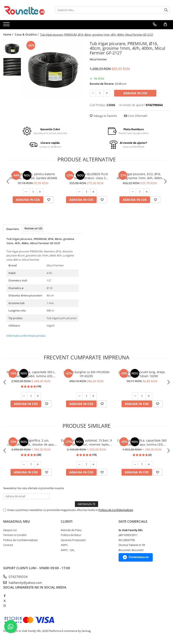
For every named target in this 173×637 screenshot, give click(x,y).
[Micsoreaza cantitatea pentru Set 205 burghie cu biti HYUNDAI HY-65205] (79, 396)
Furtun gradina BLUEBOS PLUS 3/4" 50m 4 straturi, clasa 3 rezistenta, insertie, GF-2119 (86, 176)
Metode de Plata (71, 530)
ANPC (64, 545)
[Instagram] (4, 606)
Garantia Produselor (73, 540)
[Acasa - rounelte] (24, 10)
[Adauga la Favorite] (49, 199)
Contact (8, 545)
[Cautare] (166, 10)
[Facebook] (4, 596)
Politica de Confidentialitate (116, 510)
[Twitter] (4, 601)
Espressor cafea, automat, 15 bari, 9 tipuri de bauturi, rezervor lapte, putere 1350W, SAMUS (86, 442)
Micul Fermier (98, 59)
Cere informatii (137, 116)
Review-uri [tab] (33, 228)
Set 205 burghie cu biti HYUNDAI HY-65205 (86, 374)
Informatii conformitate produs (26, 336)
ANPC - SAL (68, 550)
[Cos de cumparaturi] (165, 24)
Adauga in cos (135, 93)
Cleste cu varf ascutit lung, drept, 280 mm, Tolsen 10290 (141, 374)
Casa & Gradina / (27, 34)
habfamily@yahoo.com (25, 582)
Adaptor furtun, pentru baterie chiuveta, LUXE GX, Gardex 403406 (33, 176)
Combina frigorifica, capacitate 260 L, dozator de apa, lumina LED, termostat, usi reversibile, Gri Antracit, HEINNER (141, 442)
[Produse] (7, 25)
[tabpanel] (53, 70)
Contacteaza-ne (139, 557)
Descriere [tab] (12, 229)
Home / (8, 34)
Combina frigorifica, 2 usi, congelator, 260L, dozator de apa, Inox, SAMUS (30, 442)
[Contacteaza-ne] (154, 24)
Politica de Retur (71, 535)
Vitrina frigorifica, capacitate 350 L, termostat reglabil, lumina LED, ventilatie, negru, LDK (31, 374)
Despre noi (10, 530)
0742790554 (18, 577)
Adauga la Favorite (105, 116)
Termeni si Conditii (14, 535)
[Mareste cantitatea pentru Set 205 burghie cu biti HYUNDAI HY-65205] (93, 396)
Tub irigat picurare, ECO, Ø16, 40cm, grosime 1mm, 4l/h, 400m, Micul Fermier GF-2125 (140, 176)
